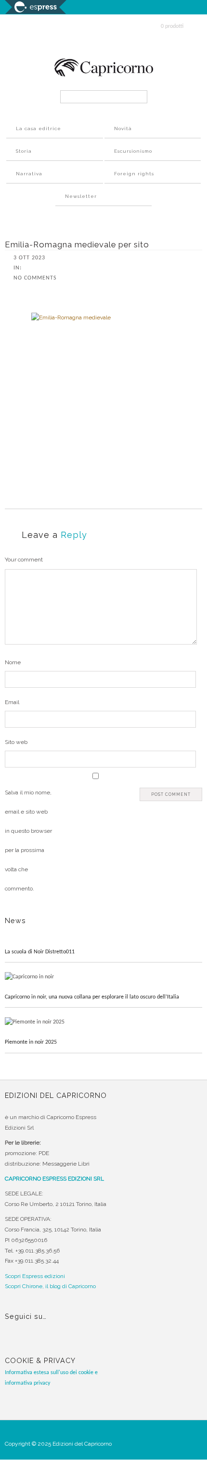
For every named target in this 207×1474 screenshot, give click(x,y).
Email (12, 702)
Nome (13, 662)
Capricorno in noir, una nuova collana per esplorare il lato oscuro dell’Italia (92, 997)
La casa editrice (38, 128)
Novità (123, 128)
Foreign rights (134, 173)
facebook (13, 1342)
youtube (48, 1342)
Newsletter (81, 196)
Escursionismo (133, 151)
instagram (31, 1342)
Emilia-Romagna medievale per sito (77, 244)
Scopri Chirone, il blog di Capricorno (50, 1286)
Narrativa (29, 173)
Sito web (16, 742)
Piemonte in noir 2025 (31, 1042)
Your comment (24, 559)
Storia (24, 151)
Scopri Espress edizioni (35, 1276)
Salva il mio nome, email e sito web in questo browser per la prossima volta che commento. (28, 840)
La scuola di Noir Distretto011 (40, 952)
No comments (35, 278)
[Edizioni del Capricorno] (103, 75)
